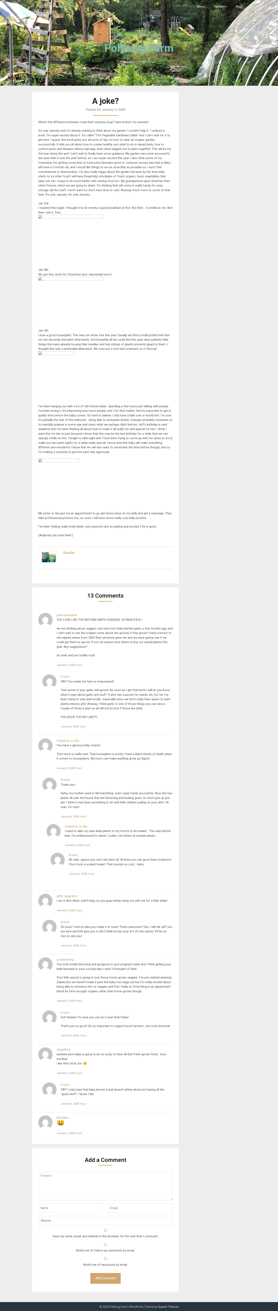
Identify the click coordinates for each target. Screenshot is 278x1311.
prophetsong (65, 959)
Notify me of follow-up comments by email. (105, 1250)
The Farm (219, 6)
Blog (239, 6)
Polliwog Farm (49, 6)
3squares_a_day (68, 740)
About (201, 6)
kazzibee (63, 1117)
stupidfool (63, 1049)
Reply (79, 664)
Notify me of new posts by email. (105, 1265)
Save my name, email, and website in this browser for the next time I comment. (105, 1236)
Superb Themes (168, 1306)
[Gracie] (49, 562)
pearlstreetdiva (67, 615)
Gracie (68, 552)
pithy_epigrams (67, 896)
